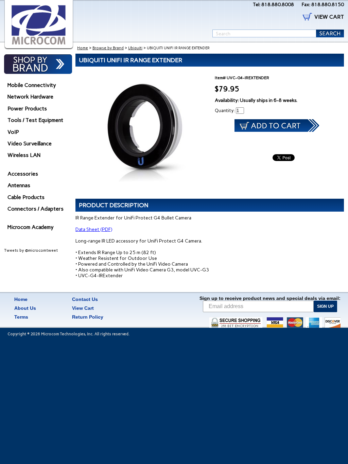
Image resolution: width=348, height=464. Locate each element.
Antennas (18, 185)
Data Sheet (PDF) (93, 229)
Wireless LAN (23, 155)
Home (82, 48)
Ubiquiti (135, 48)
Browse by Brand (108, 48)
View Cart (83, 308)
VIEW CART (329, 17)
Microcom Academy (30, 227)
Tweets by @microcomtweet (31, 250)
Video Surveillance (29, 143)
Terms (21, 317)
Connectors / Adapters (35, 209)
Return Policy (87, 317)
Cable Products (26, 197)
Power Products (27, 108)
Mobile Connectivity (31, 85)
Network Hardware (30, 96)
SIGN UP (325, 306)
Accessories (22, 174)
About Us (25, 308)
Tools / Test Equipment (35, 120)
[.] (38, 25)
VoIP (13, 132)
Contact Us (85, 299)
